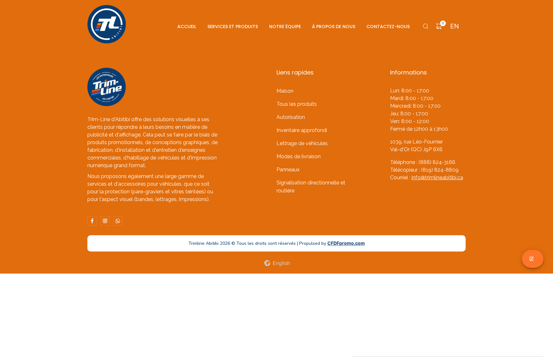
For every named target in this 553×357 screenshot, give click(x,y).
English (280, 263)
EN (454, 26)
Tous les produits (296, 104)
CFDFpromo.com (346, 243)
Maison (284, 91)
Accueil (186, 26)
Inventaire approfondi (301, 130)
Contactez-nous (388, 26)
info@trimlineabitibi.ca (437, 178)
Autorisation (290, 117)
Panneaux (288, 170)
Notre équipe (285, 26)
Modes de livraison (298, 156)
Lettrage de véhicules (302, 143)
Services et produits (232, 26)
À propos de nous (333, 26)
